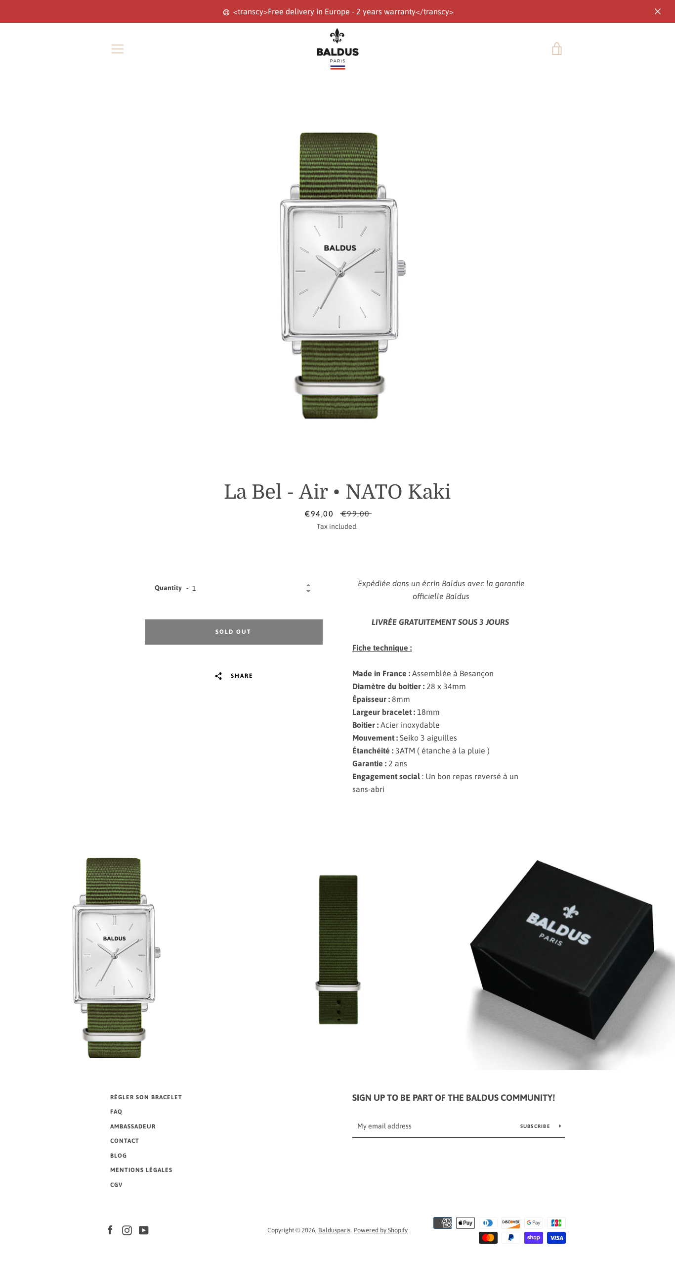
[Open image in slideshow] (337, 275)
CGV (116, 1184)
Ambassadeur (133, 1126)
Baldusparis (334, 1230)
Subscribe (536, 1126)
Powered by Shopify (381, 1230)
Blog (118, 1155)
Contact (124, 1140)
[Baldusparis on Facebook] (110, 1229)
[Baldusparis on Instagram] (127, 1229)
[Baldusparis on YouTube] (144, 1229)
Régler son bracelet (146, 1097)
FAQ (116, 1111)
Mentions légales (141, 1170)
